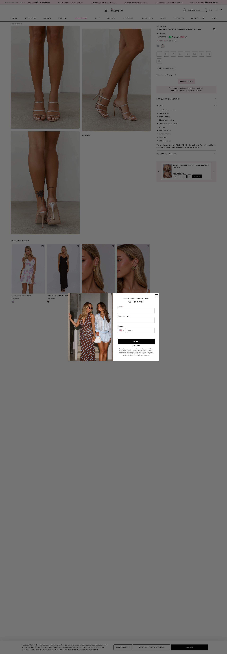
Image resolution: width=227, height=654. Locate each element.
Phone (121, 326)
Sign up (136, 341)
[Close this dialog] (156, 295)
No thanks (136, 345)
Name (120, 307)
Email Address (123, 316)
